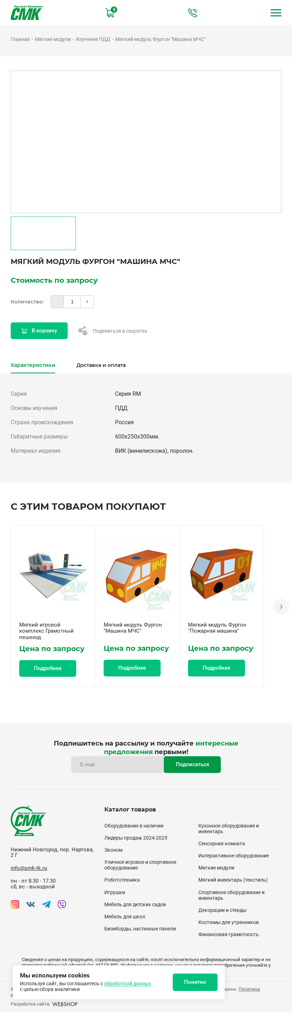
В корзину (44, 330)
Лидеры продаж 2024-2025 (135, 838)
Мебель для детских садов (135, 904)
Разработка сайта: (30, 1004)
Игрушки (114, 892)
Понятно (195, 982)
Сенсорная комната (221, 843)
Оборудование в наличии (133, 826)
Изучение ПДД (93, 39)
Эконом (113, 850)
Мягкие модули (53, 39)
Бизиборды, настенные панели (140, 928)
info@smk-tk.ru (29, 868)
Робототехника (122, 880)
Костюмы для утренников (228, 922)
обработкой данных (127, 983)
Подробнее (48, 668)
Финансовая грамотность (228, 934)
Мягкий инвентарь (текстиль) (233, 880)
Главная (20, 39)
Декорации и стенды (222, 910)
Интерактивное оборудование (233, 855)
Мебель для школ (124, 916)
